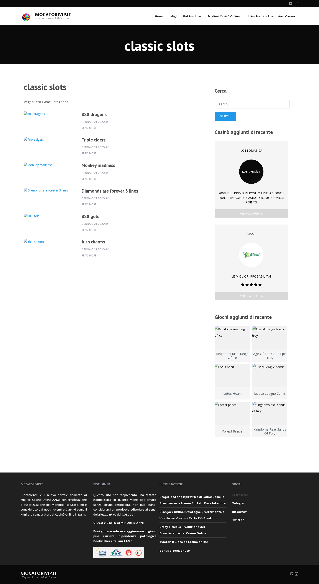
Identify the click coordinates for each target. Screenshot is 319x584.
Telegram (239, 503)
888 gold (91, 216)
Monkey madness (98, 165)
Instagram (239, 511)
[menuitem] (159, 16)
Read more (89, 127)
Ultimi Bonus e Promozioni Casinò (271, 16)
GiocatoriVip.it (53, 15)
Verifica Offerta (251, 213)
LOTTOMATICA (251, 150)
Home (159, 16)
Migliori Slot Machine (185, 16)
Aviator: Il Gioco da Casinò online (184, 542)
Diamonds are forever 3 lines (110, 191)
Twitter (238, 520)
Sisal (251, 234)
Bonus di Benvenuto (175, 550)
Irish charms (93, 242)
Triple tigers (93, 140)
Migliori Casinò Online (224, 16)
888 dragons (94, 114)
